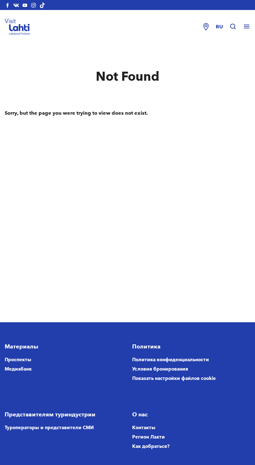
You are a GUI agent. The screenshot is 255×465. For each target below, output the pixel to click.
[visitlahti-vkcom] (16, 5)
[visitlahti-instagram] (33, 5)
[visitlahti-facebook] (7, 5)
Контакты (143, 427)
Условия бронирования (160, 369)
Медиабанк (18, 369)
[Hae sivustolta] (236, 27)
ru (219, 27)
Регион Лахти (148, 437)
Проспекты (18, 359)
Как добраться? (150, 446)
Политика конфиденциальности (170, 359)
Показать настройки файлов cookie (174, 378)
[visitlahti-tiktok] (42, 5)
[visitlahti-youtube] (25, 5)
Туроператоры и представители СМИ (49, 427)
